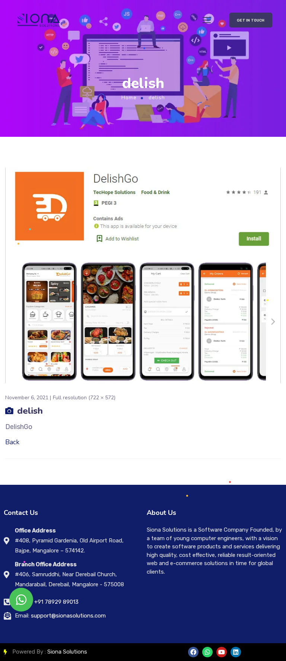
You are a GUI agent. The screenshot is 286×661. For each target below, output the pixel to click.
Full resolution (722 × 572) (84, 397)
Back (12, 442)
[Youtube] (221, 652)
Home (129, 97)
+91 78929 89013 (56, 602)
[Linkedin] (236, 652)
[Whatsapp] (207, 652)
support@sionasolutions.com (68, 615)
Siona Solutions (67, 651)
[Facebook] (193, 652)
